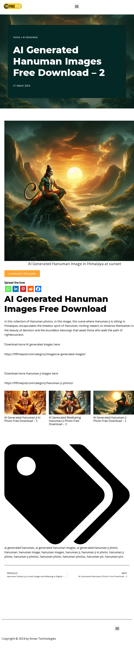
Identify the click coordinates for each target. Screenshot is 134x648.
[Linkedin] (15, 290)
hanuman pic (95, 557)
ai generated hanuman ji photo (97, 548)
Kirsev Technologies (42, 639)
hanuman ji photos (26, 557)
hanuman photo (50, 557)
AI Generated (30, 37)
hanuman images (52, 552)
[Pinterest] (23, 290)
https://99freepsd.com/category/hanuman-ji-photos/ (38, 383)
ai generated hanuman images (56, 548)
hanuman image (29, 552)
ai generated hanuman (19, 548)
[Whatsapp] (8, 290)
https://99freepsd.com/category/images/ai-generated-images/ (45, 354)
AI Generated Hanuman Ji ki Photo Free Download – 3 (22, 419)
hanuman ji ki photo (94, 552)
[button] (77, 6)
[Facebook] (38, 290)
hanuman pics (114, 557)
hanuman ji (72, 552)
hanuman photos (74, 557)
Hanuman (10, 552)
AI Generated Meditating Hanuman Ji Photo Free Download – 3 (65, 421)
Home (16, 37)
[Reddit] (30, 290)
